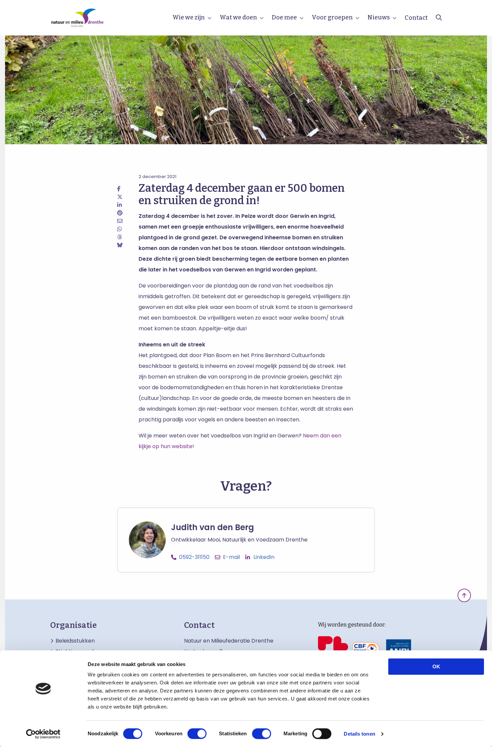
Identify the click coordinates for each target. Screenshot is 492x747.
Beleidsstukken (75, 641)
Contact (416, 17)
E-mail (231, 557)
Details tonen (359, 734)
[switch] (197, 733)
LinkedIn (263, 557)
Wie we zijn (188, 17)
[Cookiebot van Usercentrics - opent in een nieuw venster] (43, 734)
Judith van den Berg (212, 527)
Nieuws (378, 17)
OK (436, 666)
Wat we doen (238, 17)
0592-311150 (194, 557)
